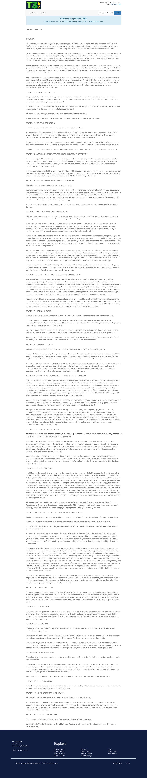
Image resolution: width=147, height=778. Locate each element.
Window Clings (86, 756)
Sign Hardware (86, 753)
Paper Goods (85, 751)
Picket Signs (112, 751)
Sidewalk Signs (59, 753)
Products (32, 13)
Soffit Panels (112, 753)
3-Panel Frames (59, 749)
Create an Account (106, 13)
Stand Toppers (59, 756)
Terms (127, 763)
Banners (84, 749)
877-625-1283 (116, 4)
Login (117, 13)
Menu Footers (59, 751)
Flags (110, 749)
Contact (43, 13)
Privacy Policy (117, 763)
